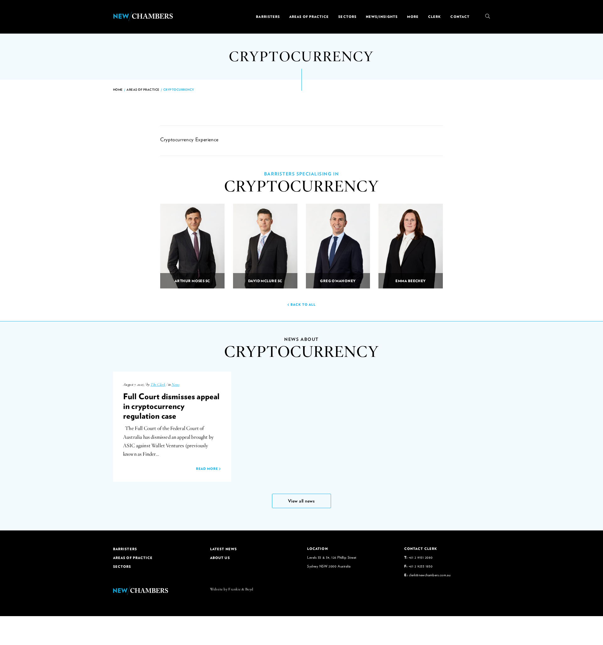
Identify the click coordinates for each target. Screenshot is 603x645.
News (175, 384)
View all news (301, 500)
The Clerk (157, 384)
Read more (207, 468)
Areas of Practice (309, 17)
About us (220, 558)
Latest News (223, 549)
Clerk (434, 17)
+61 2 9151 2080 (420, 557)
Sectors (347, 17)
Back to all (303, 304)
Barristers (268, 17)
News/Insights (382, 17)
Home (118, 89)
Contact (460, 17)
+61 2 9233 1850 (420, 566)
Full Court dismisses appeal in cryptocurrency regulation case (171, 405)
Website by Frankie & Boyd (231, 589)
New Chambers (143, 16)
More (413, 17)
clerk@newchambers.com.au (429, 575)
